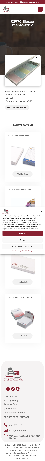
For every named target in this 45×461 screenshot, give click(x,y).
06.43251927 (15, 425)
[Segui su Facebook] (8, 389)
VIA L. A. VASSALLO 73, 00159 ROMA (24, 437)
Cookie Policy (16, 251)
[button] (41, 212)
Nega (22, 240)
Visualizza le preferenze (22, 246)
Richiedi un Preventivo (16, 107)
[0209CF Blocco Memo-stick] (23, 321)
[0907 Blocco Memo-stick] (23, 267)
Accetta (22, 233)
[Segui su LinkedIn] (18, 389)
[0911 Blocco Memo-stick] (23, 160)
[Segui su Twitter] (13, 389)
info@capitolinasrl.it (19, 430)
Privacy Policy (27, 251)
